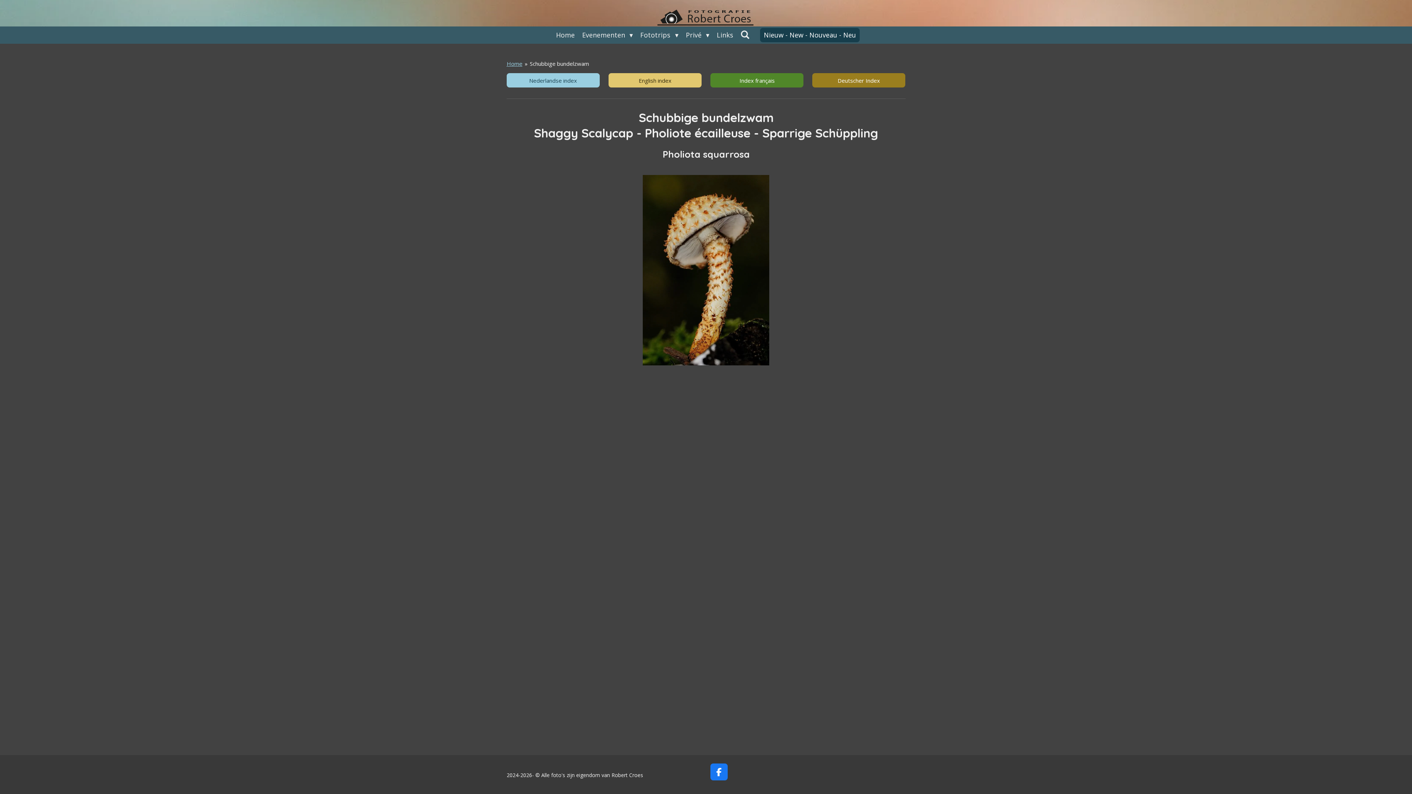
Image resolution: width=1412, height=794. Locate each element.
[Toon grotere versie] (706, 270)
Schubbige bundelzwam (559, 63)
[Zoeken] (745, 34)
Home (515, 63)
